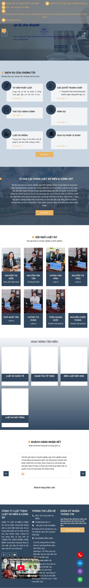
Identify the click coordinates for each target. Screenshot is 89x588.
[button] (83, 473)
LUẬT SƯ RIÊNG (20, 135)
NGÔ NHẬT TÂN (11, 317)
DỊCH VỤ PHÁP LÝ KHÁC (69, 135)
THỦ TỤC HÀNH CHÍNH (23, 111)
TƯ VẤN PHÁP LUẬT (22, 87)
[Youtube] (15, 555)
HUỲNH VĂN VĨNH (56, 277)
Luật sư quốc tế (15, 376)
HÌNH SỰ (61, 111)
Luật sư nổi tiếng (15, 417)
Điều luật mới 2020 (74, 376)
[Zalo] (9, 555)
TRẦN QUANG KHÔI (55, 318)
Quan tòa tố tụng (44, 376)
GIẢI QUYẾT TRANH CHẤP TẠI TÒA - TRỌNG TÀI (69, 87)
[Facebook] (4, 555)
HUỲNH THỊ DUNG (33, 318)
